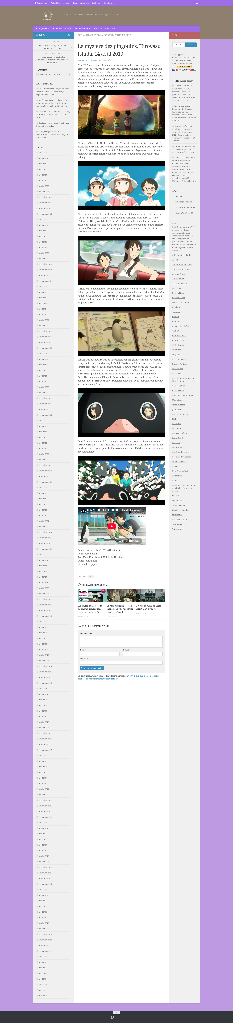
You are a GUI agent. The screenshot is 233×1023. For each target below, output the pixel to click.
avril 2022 (43, 443)
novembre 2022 (45, 404)
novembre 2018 (45, 672)
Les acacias (177, 447)
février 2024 (44, 320)
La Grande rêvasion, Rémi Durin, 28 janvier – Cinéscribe (183, 89)
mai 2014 (42, 973)
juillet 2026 (43, 158)
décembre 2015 (45, 867)
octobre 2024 (44, 275)
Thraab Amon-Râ (182, 146)
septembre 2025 (45, 214)
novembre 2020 (45, 538)
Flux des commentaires (185, 207)
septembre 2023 (45, 348)
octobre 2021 (44, 476)
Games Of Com (178, 386)
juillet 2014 (43, 962)
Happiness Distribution (182, 395)
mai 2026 (42, 169)
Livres (66, 3)
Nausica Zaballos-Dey (91, 60)
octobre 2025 (44, 208)
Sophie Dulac (178, 500)
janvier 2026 (44, 192)
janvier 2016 (44, 862)
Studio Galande (179, 505)
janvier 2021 (44, 527)
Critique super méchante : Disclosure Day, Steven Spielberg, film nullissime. (53, 134)
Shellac (175, 496)
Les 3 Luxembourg (180, 433)
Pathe (174, 480)
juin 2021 (43, 499)
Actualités (55, 3)
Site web (84, 658)
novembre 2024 (45, 270)
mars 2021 (43, 515)
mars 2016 (43, 850)
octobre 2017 (44, 744)
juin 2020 (43, 566)
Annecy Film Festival (181, 269)
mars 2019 (43, 649)
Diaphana (176, 354)
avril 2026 (43, 175)
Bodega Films (178, 293)
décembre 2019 (45, 599)
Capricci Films (178, 298)
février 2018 (44, 722)
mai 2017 (42, 772)
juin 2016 (43, 834)
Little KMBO (177, 438)
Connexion (179, 196)
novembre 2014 (45, 940)
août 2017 (43, 756)
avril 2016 (43, 845)
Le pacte (176, 443)
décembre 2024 (45, 264)
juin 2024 (43, 298)
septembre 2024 (45, 281)
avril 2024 (43, 309)
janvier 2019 (44, 661)
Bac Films (176, 288)
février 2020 (44, 588)
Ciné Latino (109, 3)
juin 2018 (43, 700)
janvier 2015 (44, 929)
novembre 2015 (45, 873)
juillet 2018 (43, 694)
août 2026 (43, 152)
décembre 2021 (45, 465)
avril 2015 (43, 912)
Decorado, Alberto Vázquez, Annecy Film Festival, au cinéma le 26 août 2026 (53, 114)
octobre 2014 (44, 945)
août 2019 (43, 622)
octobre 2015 (44, 878)
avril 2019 (43, 644)
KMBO (175, 419)
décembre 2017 (45, 733)
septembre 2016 (45, 817)
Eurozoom (177, 373)
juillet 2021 (43, 493)
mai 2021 (42, 504)
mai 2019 (42, 638)
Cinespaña (177, 312)
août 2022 (43, 420)
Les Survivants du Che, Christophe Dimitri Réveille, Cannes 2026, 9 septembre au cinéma (52, 92)
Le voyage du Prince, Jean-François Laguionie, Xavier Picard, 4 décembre (120, 609)
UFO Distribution (179, 519)
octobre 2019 (44, 610)
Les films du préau (180, 452)
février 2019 (44, 655)
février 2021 (44, 521)
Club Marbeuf (178, 340)
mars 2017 (43, 783)
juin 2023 (43, 365)
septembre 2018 (45, 683)
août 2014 (43, 957)
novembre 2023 (45, 337)
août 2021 (43, 487)
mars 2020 (43, 582)
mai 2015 (42, 906)
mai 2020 (42, 571)
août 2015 (43, 890)
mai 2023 (42, 370)
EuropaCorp (177, 369)
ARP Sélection (178, 279)
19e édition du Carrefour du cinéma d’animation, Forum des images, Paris (90, 609)
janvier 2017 (44, 795)
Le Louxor (176, 424)
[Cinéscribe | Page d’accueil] (48, 16)
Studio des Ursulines (181, 510)
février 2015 (44, 923)
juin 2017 (43, 767)
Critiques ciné (40, 3)
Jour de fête (177, 409)
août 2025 (43, 219)
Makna (175, 466)
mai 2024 (42, 303)
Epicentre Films (179, 359)
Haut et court (178, 400)
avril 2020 (43, 577)
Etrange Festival (179, 364)
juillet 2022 (43, 426)
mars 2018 (43, 716)
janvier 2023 (44, 393)
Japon (91, 576)
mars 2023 (43, 381)
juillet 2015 (43, 895)
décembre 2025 (45, 197)
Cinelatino (177, 307)
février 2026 (44, 186)
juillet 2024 (43, 292)
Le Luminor (177, 428)
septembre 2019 (45, 616)
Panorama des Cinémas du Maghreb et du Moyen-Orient (184, 488)
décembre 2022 (45, 398)
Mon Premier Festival (181, 471)
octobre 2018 (44, 677)
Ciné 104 (176, 321)
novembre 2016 (45, 806)
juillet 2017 (43, 761)
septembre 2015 (45, 884)
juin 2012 (43, 996)
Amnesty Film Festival (182, 265)
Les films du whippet (181, 457)
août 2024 (43, 286)
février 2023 (44, 387)
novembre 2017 (45, 739)
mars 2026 (43, 180)
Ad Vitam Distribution (182, 255)
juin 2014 (43, 968)
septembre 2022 (45, 415)
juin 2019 (43, 633)
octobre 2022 (44, 409)
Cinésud (175, 317)
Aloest (175, 260)
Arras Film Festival (180, 283)
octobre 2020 (44, 543)
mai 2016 (42, 839)
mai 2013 (42, 990)
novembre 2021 (45, 471)
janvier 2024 (44, 326)
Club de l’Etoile (179, 336)
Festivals (96, 3)
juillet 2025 (43, 225)
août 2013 (43, 984)
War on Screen (178, 524)
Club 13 (175, 331)
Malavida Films (179, 462)
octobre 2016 (44, 811)
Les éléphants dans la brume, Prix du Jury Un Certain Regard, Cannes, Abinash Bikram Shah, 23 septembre (52, 103)
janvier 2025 (44, 259)
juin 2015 (43, 901)
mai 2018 (42, 705)
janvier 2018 (44, 728)
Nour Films (177, 476)
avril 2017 (43, 778)
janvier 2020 (44, 594)
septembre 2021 (45, 482)
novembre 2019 (45, 605)
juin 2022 (43, 432)
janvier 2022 (44, 460)
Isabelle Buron (178, 405)
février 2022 (44, 454)
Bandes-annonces (81, 3)
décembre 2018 (45, 666)
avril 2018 (43, 711)
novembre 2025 (45, 203)
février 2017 (44, 789)
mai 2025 (42, 236)
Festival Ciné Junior (181, 302)
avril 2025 (43, 242)
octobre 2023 (44, 342)
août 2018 (43, 689)
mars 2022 (43, 448)
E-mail (126, 650)
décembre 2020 (45, 532)
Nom (83, 650)
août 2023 (43, 353)
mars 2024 (43, 314)
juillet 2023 (43, 359)
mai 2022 (42, 437)
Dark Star (176, 350)
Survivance (177, 515)
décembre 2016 (45, 800)
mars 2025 (43, 247)
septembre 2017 (45, 750)
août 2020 (43, 554)
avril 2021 (43, 510)
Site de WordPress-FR (184, 213)
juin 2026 (43, 164)
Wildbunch (177, 529)
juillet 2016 (43, 828)
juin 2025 (43, 231)
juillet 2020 (43, 560)
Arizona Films (178, 274)
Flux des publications (184, 202)
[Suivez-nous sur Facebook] (68, 35)
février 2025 (44, 253)
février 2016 (44, 856)
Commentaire (87, 633)
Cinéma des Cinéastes (181, 326)
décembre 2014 (45, 934)
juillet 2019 (43, 627)
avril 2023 (43, 376)
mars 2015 (43, 917)
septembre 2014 (45, 951)
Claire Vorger (178, 345)
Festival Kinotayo (180, 414)
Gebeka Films (178, 391)
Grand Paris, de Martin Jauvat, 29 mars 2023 (184, 118)
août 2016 (43, 823)
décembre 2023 (45, 331)
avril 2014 (43, 979)
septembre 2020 (45, 549)
